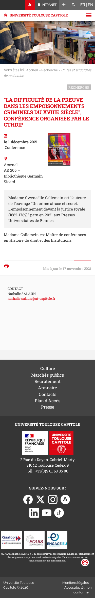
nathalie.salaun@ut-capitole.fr (31, 298)
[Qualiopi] (11, 539)
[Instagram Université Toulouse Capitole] (53, 499)
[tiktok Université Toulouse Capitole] (59, 512)
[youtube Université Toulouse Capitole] (46, 512)
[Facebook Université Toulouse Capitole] (28, 499)
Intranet (48, 5)
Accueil (32, 70)
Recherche (49, 70)
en (90, 5)
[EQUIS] (34, 539)
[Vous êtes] (30, 5)
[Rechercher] (73, 5)
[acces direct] (64, 5)
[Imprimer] (7, 266)
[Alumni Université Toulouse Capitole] (65, 499)
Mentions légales (75, 583)
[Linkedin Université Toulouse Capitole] (34, 512)
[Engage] (57, 539)
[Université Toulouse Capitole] (61, 442)
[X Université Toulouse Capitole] (40, 499)
